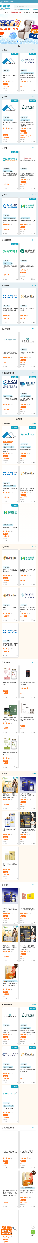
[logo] (5, 10)
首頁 (6, 12)
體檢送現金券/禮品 (25, 9)
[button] (7, 41)
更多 (33, 50)
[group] (19, 29)
